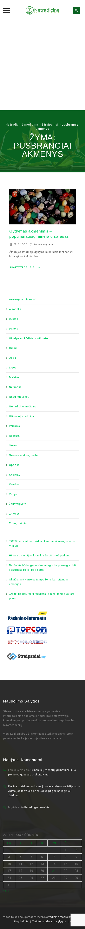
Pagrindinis (21, 921)
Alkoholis (15, 309)
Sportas (14, 464)
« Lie (6, 890)
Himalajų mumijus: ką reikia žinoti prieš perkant (39, 555)
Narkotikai (15, 387)
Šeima (13, 445)
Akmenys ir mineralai (22, 299)
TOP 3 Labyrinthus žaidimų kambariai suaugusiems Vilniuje (42, 543)
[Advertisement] (42, 65)
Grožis (13, 348)
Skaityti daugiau (23, 267)
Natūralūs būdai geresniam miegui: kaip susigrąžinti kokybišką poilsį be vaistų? (42, 567)
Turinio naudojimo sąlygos (49, 921)
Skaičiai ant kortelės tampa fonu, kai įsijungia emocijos (38, 582)
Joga (12, 357)
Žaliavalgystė (17, 503)
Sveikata (14, 474)
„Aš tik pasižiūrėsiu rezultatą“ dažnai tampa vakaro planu (42, 596)
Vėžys (13, 494)
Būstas (13, 318)
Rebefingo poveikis (37, 807)
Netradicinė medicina (22, 406)
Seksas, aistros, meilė (23, 455)
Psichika (14, 426)
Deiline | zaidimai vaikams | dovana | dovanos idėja (41, 786)
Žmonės (14, 513)
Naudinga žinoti (19, 396)
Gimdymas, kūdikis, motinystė (28, 338)
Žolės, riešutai (18, 523)
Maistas (14, 377)
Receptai (14, 435)
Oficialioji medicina (21, 416)
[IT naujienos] (26, 629)
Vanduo (14, 484)
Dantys (13, 328)
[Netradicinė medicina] (42, 10)
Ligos (13, 367)
